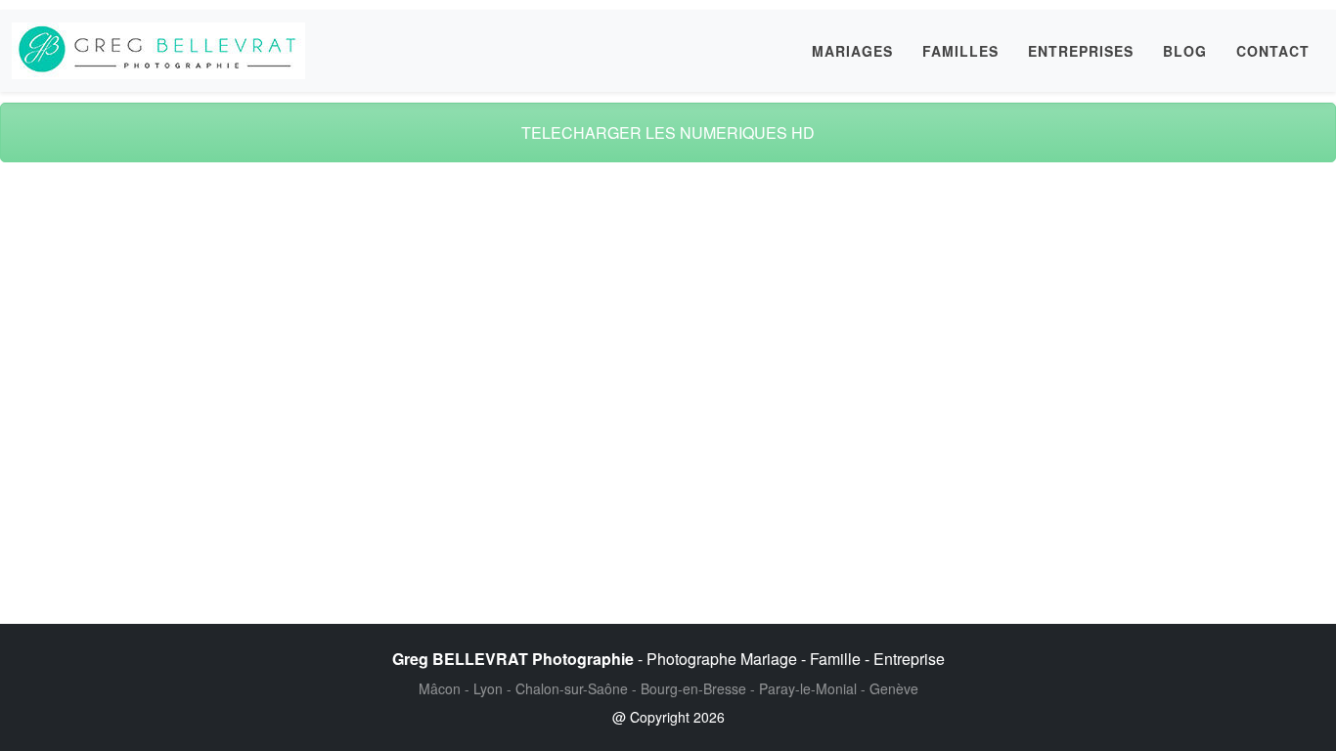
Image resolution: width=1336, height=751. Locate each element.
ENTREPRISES (1081, 51)
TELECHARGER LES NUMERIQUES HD (668, 132)
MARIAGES (852, 51)
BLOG (1185, 51)
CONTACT (1273, 51)
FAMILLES (960, 51)
